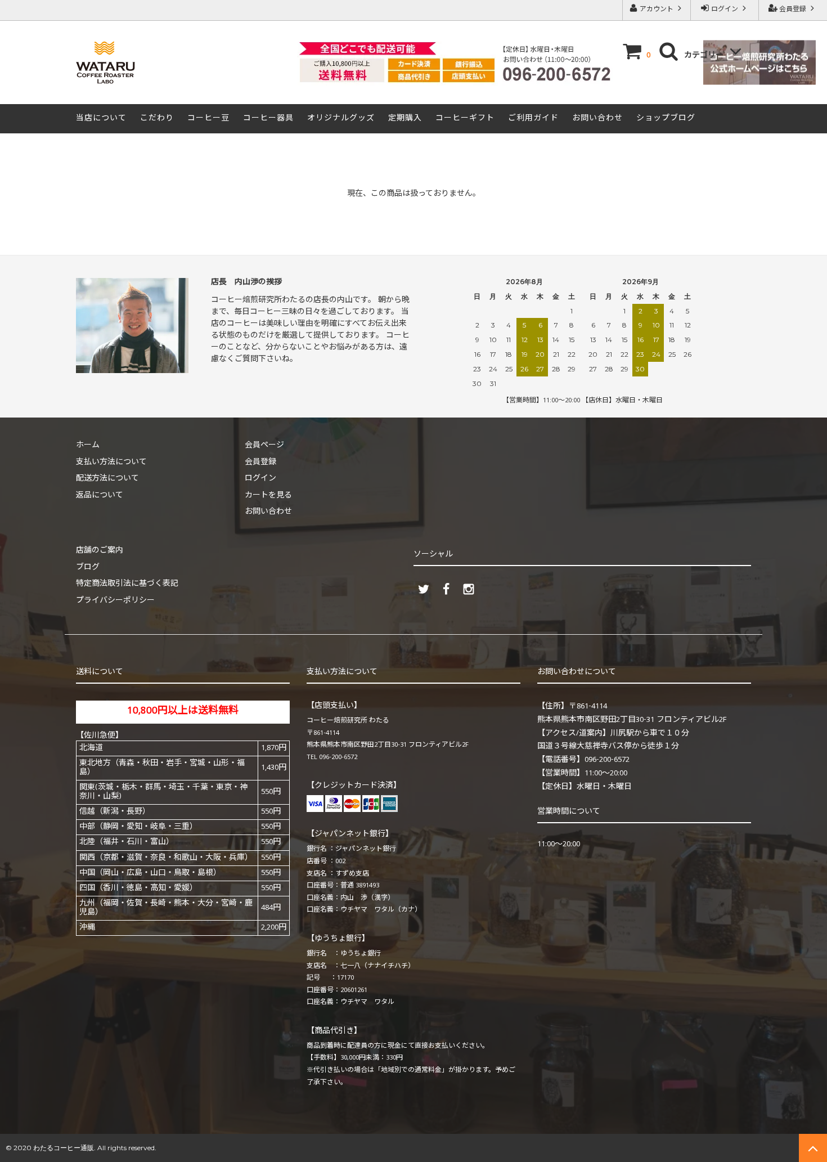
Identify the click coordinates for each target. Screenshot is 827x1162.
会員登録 (792, 10)
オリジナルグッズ (341, 119)
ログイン (724, 10)
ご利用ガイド (533, 119)
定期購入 (405, 119)
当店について (101, 119)
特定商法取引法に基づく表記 (127, 584)
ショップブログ (665, 119)
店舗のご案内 (99, 551)
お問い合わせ (597, 119)
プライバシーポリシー (115, 601)
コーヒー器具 (268, 119)
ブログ (88, 568)
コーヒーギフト (465, 119)
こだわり (157, 119)
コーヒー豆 (208, 119)
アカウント (656, 10)
